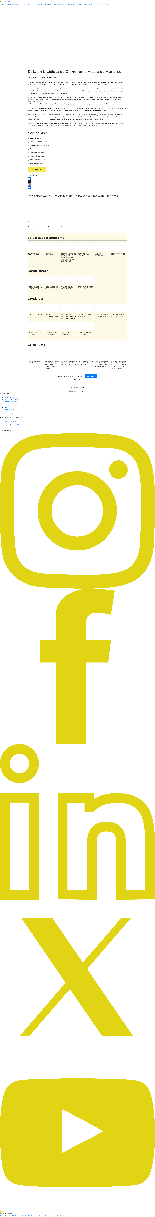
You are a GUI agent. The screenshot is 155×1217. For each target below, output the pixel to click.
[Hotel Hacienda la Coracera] (36, 283)
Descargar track (37, 169)
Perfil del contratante (62, 1216)
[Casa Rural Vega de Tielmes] (86, 283)
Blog (79, 4)
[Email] (39, 184)
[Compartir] (39, 187)
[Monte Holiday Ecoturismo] (69, 283)
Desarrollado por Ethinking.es (10, 1216)
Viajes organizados (10, 397)
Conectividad (70, 4)
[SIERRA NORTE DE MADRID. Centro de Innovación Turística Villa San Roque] (69, 253)
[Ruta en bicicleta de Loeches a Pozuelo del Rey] (69, 359)
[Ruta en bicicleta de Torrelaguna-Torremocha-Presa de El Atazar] (52, 361)
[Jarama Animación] (103, 250)
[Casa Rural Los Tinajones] (69, 329)
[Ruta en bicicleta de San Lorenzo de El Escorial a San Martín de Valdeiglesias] (119, 361)
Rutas (5, 407)
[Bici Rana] (52, 250)
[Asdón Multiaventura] (52, 311)
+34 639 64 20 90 (10, 421)
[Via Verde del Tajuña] (36, 358)
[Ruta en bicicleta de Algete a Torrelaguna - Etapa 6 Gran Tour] (103, 361)
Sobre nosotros (9, 409)
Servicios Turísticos (10, 402)
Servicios (27, 4)
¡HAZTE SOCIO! (91, 376)
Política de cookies (45, 1216)
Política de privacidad (29, 1216)
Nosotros (48, 4)
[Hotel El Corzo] (36, 310)
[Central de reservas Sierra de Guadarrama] (69, 312)
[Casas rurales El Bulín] (86, 311)
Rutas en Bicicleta (12, 4)
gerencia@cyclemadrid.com (13, 425)
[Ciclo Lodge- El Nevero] (52, 283)
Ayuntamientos (59, 4)
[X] (39, 181)
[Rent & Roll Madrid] (86, 250)
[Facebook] (39, 178)
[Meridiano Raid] (119, 250)
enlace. (70, 227)
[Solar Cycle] (36, 250)
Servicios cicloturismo (11, 399)
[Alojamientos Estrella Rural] (119, 311)
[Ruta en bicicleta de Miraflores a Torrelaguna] (86, 359)
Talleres (39, 4)
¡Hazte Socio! (88, 4)
